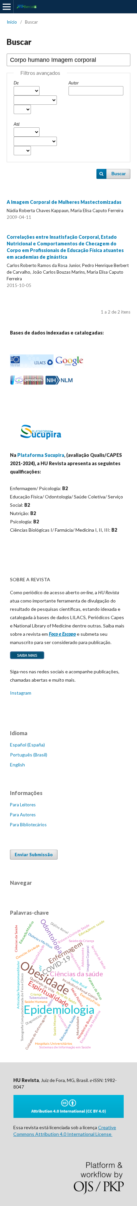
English (17, 764)
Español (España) (27, 744)
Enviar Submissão (34, 854)
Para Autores (23, 814)
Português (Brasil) (28, 754)
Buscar (118, 173)
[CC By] (68, 1116)
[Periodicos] (27, 383)
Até (17, 124)
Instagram (20, 693)
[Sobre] (27, 658)
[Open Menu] (6, 6)
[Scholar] (69, 366)
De (16, 82)
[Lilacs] (32, 366)
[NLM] (59, 383)
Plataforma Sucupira (40, 455)
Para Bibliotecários (28, 824)
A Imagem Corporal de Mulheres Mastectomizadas (64, 202)
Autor (73, 82)
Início (12, 22)
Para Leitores (23, 804)
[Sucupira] (40, 442)
